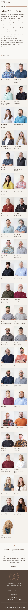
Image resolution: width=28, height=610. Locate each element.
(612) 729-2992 (14, 594)
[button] (25, 2)
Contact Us (13, 566)
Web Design (19, 607)
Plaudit (24, 607)
